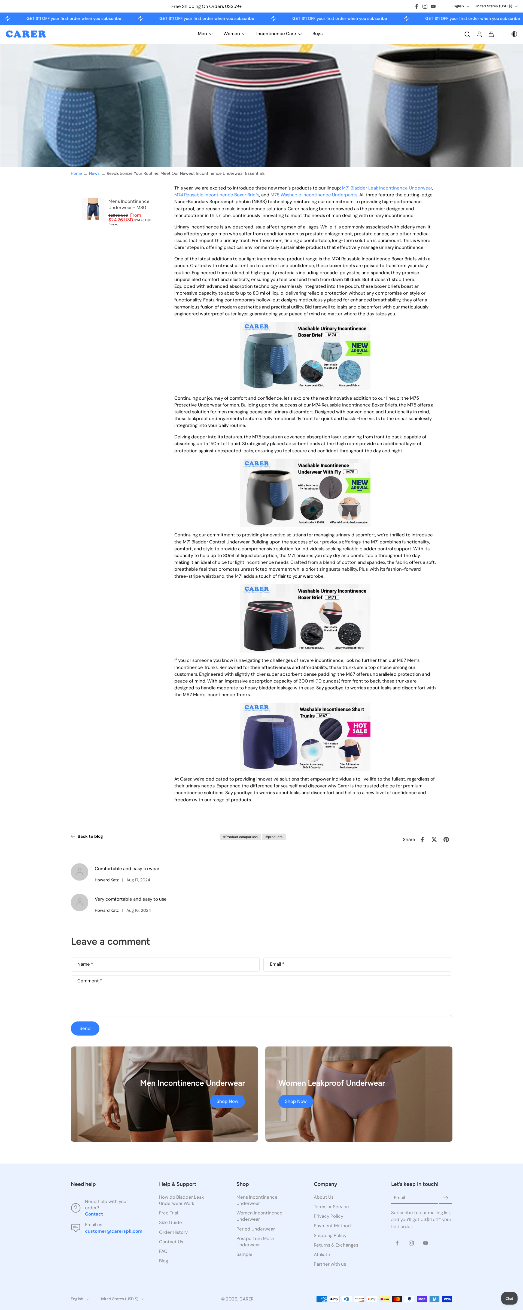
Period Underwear (255, 1229)
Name (85, 964)
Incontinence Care (276, 33)
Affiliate (322, 1254)
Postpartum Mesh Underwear (255, 1241)
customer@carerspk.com (113, 1231)
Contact (94, 1214)
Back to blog (90, 836)
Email (277, 964)
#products (273, 837)
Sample (244, 1254)
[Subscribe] (445, 1198)
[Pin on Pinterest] (446, 840)
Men (202, 33)
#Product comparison (240, 837)
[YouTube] (433, 6)
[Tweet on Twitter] (434, 840)
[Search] (467, 34)
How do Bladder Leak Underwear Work (181, 1200)
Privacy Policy (328, 1216)
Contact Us (171, 1242)
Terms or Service (331, 1207)
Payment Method (332, 1226)
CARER (246, 1299)
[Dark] (510, 34)
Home (76, 173)
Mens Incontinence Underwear (257, 1200)
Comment (89, 981)
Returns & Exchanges (336, 1245)
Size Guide (170, 1223)
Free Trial (168, 1213)
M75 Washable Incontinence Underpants (313, 195)
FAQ (163, 1251)
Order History (173, 1232)
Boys (317, 33)
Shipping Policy (330, 1235)
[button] (107, 1184)
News (94, 173)
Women (231, 33)
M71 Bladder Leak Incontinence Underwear (387, 188)
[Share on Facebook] (422, 840)
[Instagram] (425, 6)
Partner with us (330, 1264)
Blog (163, 1261)
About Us (323, 1197)
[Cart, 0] (491, 34)
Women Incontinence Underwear (259, 1216)
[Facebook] (417, 6)
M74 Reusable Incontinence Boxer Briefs (216, 195)
